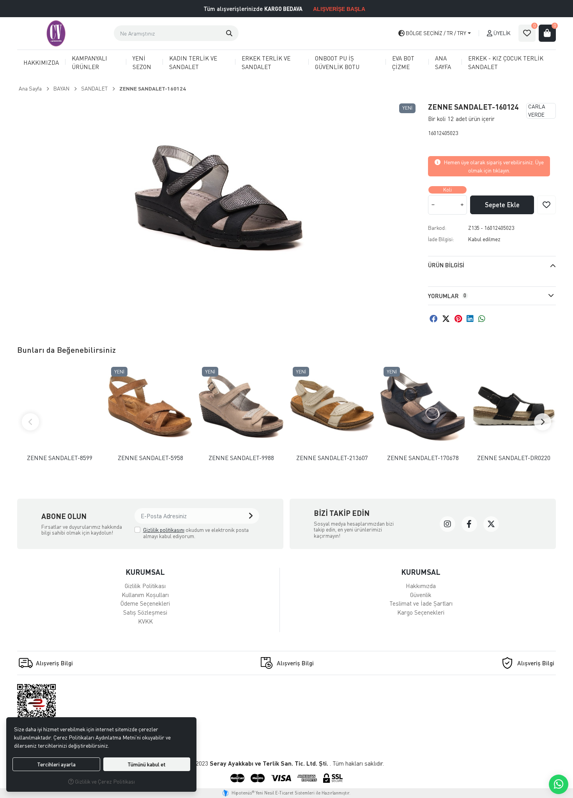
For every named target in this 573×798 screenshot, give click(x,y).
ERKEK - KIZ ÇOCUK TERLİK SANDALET (505, 63)
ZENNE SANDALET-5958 (150, 458)
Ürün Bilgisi (446, 264)
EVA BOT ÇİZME (403, 63)
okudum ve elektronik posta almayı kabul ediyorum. (196, 533)
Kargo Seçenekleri (420, 612)
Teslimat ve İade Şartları (421, 603)
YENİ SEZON (142, 63)
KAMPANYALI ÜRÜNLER (89, 63)
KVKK (145, 621)
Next (542, 421)
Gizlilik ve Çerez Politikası (104, 781)
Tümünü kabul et (146, 764)
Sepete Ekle (502, 205)
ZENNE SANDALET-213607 (332, 458)
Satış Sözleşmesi (145, 612)
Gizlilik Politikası (145, 585)
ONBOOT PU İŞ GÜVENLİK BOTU (337, 63)
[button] (229, 33)
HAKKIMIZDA (41, 62)
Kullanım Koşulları (145, 594)
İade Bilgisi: (441, 239)
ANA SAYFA (443, 63)
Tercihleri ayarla (56, 764)
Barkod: (437, 227)
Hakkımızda (421, 585)
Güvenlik (421, 594)
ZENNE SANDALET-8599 (59, 458)
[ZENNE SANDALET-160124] (218, 199)
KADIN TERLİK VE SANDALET (193, 63)
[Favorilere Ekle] (546, 205)
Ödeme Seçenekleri (145, 603)
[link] (447, 524)
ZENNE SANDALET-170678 (423, 458)
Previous (30, 421)
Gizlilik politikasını (163, 529)
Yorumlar (447, 295)
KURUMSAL (145, 571)
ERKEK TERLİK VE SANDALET (266, 63)
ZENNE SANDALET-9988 (241, 458)
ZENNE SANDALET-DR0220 (513, 458)
